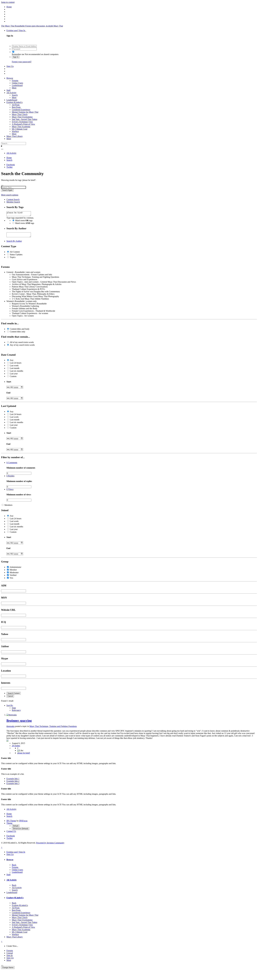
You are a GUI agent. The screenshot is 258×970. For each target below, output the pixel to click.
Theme (9, 823)
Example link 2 (12, 781)
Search (15, 95)
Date (14, 708)
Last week (14, 365)
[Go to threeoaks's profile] (11, 715)
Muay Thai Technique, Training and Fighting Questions (53, 726)
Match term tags (24, 220)
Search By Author (14, 241)
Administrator (15, 567)
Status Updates (16, 254)
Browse (9, 78)
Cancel (10, 696)
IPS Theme (11, 821)
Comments (11, 462)
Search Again (7, 190)
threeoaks (10, 726)
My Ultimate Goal (19, 129)
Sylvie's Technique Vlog (22, 122)
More (14, 88)
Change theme (7, 968)
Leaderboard (17, 85)
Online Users (17, 83)
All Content (15, 252)
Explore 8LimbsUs (14, 102)
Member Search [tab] (13, 202)
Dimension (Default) (20, 829)
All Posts (15, 105)
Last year (14, 373)
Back (14, 865)
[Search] (2, 149)
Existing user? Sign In (16, 30)
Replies (10, 476)
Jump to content (8, 2)
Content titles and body (19, 329)
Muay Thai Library (14, 136)
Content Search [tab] (12, 199)
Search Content (14, 693)
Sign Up (10, 66)
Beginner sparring (19, 720)
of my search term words (22, 342)
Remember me (18, 54)
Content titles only (17, 331)
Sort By (9, 705)
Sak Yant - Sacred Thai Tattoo (24, 119)
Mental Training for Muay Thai (25, 112)
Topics (12, 257)
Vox (11, 578)
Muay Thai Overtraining (22, 117)
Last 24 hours (15, 363)
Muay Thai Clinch (19, 114)
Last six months (16, 371)
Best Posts (16, 107)
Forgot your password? (21, 62)
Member (13, 570)
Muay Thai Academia (21, 126)
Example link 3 (12, 783)
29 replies (16, 745)
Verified (13, 575)
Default (15, 826)
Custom (13, 376)
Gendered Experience (21, 109)
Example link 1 (12, 778)
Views (9, 489)
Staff (8, 90)
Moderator (14, 572)
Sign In (15, 57)
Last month (14, 368)
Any (11, 360)
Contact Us (11, 831)
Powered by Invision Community (50, 843)
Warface (15, 131)
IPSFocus (23, 821)
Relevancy (16, 710)
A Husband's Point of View (23, 124)
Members (8, 505)
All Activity (11, 92)
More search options (9, 195)
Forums (15, 80)
